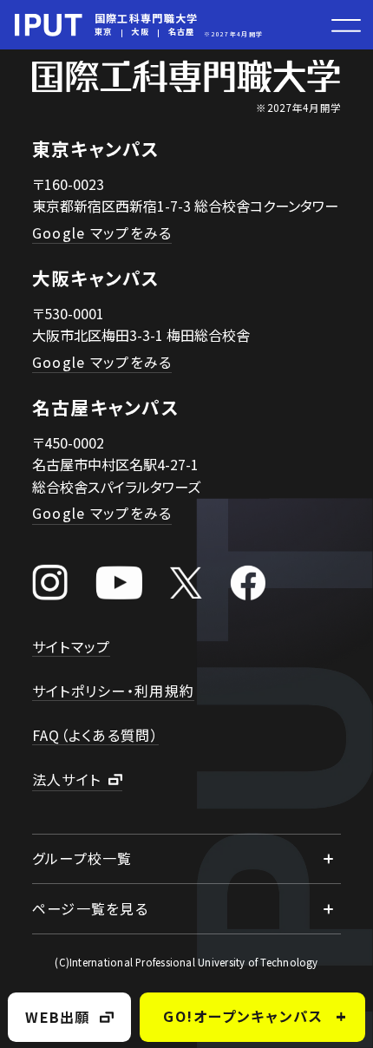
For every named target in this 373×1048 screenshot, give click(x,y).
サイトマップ (71, 646)
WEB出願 (57, 1016)
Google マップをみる (102, 232)
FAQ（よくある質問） (95, 734)
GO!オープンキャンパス (243, 1015)
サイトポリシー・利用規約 (113, 690)
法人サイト (66, 779)
